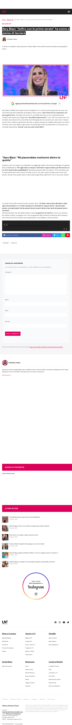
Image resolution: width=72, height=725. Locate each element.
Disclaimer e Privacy (15, 699)
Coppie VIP (28, 641)
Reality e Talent (29, 651)
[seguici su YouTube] (64, 622)
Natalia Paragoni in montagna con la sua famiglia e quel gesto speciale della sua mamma (32, 562)
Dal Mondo (5, 641)
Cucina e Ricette (56, 662)
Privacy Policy (51, 699)
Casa (26, 666)
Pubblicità (42, 699)
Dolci (50, 669)
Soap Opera (28, 654)
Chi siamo (5, 699)
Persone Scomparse (8, 648)
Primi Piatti (52, 676)
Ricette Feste (52, 683)
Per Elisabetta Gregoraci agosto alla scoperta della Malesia (24, 517)
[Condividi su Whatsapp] (63, 235)
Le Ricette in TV (53, 673)
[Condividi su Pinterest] (67, 235)
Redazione (26, 699)
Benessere (29, 662)
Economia (5, 644)
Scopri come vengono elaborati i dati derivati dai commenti (46, 347)
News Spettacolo (53, 644)
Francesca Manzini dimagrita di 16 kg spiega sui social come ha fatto (27, 544)
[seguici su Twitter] (68, 622)
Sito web (7, 321)
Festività (27, 686)
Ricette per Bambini (54, 686)
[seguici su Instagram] (59, 622)
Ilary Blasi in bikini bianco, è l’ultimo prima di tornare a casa (27, 226)
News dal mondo (7, 666)
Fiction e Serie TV (30, 644)
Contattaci (34, 699)
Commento (8, 272)
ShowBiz (52, 633)
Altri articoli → (6, 375)
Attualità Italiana (6, 638)
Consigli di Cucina (54, 666)
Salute (27, 679)
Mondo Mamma (29, 673)
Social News (7, 662)
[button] (69, 11)
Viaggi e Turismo (30, 683)
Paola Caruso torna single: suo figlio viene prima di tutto (23, 535)
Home (4, 19)
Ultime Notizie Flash (8, 473)
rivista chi (14, 243)
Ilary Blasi (5, 243)
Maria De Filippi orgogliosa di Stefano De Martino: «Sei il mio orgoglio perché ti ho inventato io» (33, 553)
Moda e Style (29, 669)
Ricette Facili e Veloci (55, 679)
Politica (4, 651)
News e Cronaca (9, 633)
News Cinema (53, 638)
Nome (7, 299)
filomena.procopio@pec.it (13, 714)
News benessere (30, 676)
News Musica (52, 641)
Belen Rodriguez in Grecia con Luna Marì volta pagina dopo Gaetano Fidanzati (29, 526)
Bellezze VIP (10, 19)
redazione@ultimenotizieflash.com (12, 712)
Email (7, 310)
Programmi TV (29, 648)
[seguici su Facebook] (55, 622)
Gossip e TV (30, 633)
